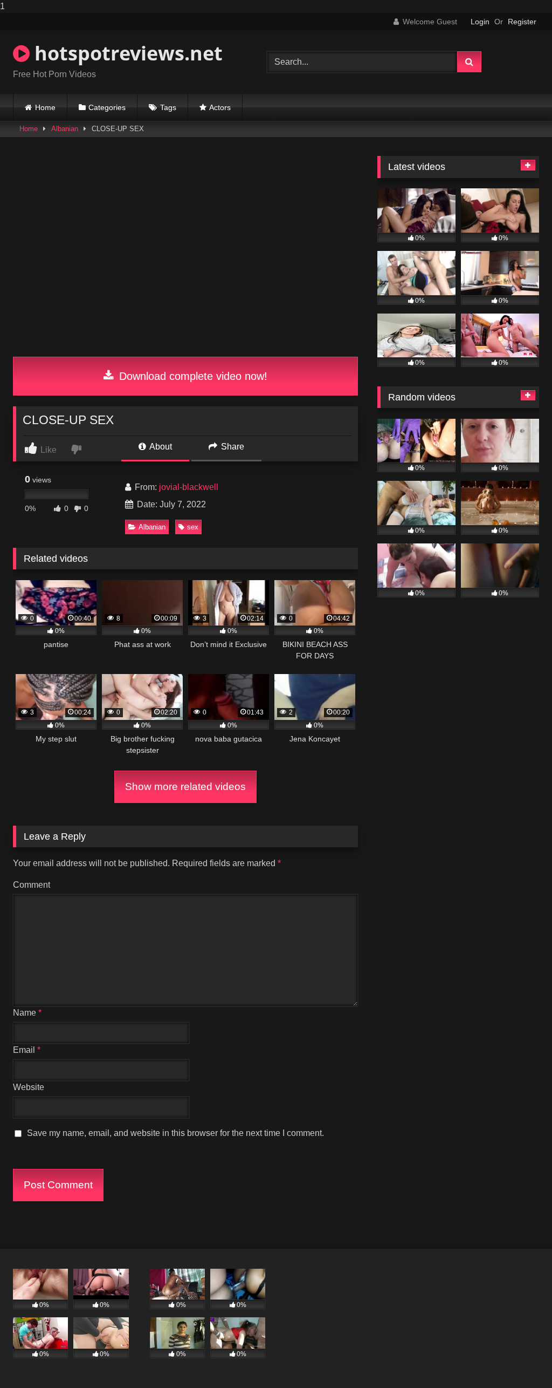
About (160, 446)
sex (192, 527)
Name (27, 1012)
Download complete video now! (191, 376)
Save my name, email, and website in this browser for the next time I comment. (175, 1133)
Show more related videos (185, 786)
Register (522, 21)
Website (28, 1087)
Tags (168, 107)
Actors (220, 107)
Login (480, 21)
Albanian (64, 129)
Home (45, 107)
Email (26, 1049)
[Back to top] (518, 1358)
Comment (31, 884)
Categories (107, 107)
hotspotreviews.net (126, 53)
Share (231, 446)
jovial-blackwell (188, 487)
